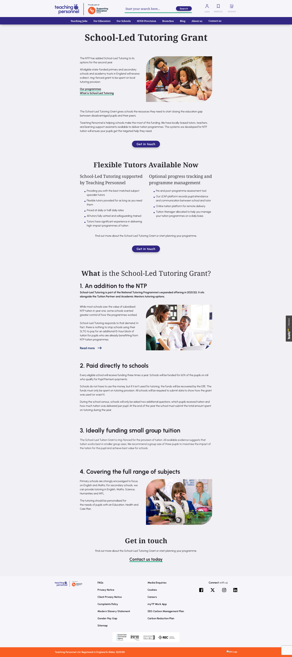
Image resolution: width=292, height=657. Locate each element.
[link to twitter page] (212, 590)
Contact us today (146, 559)
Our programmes (90, 89)
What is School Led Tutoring (97, 93)
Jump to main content (18, 4)
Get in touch (146, 144)
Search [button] (184, 8)
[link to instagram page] (224, 590)
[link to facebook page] (201, 590)
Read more (87, 348)
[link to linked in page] (235, 590)
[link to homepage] (81, 9)
